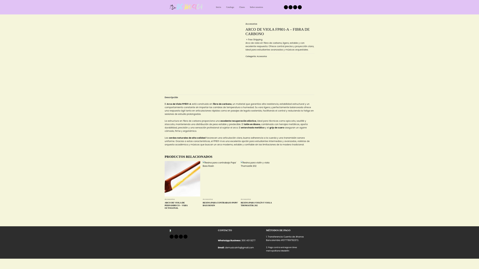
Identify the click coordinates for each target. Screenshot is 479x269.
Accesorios (251, 23)
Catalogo (230, 7)
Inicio (218, 7)
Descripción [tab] (171, 97)
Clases (242, 7)
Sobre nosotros (256, 7)
